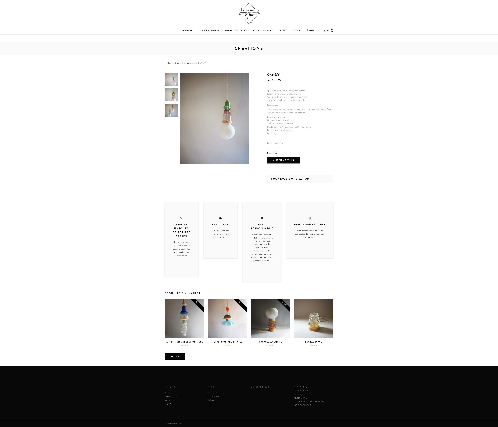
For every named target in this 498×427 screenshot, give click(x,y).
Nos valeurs (300, 387)
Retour (175, 356)
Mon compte (300, 398)
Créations (179, 63)
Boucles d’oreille (214, 397)
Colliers (211, 400)
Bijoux (211, 387)
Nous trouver (301, 391)
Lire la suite (177, 345)
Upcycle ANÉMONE (270, 342)
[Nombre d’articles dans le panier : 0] (328, 30)
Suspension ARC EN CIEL (227, 342)
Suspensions (169, 400)
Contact (298, 395)
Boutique (168, 63)
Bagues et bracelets (215, 393)
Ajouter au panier (283, 160)
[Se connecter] (324, 30)
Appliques (168, 393)
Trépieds (168, 404)
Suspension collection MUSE (184, 342)
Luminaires (190, 63)
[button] (300, 179)
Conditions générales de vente (310, 402)
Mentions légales (303, 405)
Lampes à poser (171, 397)
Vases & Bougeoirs (260, 387)
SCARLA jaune (313, 342)
